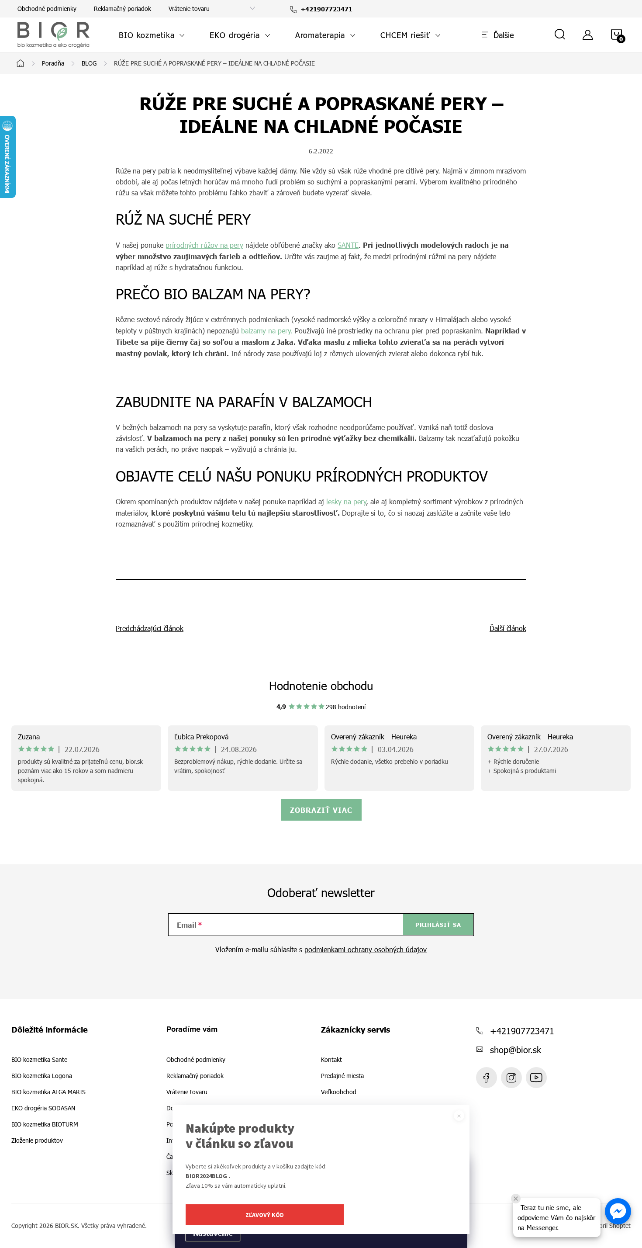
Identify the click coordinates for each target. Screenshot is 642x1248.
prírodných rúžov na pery (204, 245)
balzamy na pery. (267, 330)
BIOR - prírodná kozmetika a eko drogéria (536, 1077)
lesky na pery (346, 501)
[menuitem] (152, 34)
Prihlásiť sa (438, 924)
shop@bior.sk (515, 1049)
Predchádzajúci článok (149, 628)
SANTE (348, 245)
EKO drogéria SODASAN (43, 1108)
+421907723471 (522, 1030)
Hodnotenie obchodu (321, 685)
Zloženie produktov (37, 1140)
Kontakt (331, 1060)
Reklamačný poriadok (122, 8)
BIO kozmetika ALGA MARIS (48, 1092)
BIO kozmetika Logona (41, 1076)
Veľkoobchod (338, 1092)
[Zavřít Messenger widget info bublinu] (516, 1198)
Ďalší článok (508, 628)
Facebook (486, 1077)
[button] (618, 1211)
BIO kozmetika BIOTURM (44, 1124)
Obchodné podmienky (46, 8)
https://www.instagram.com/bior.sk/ (511, 1077)
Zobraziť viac (321, 809)
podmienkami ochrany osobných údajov (365, 949)
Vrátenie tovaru (189, 8)
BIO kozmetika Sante (39, 1060)
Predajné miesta (342, 1076)
